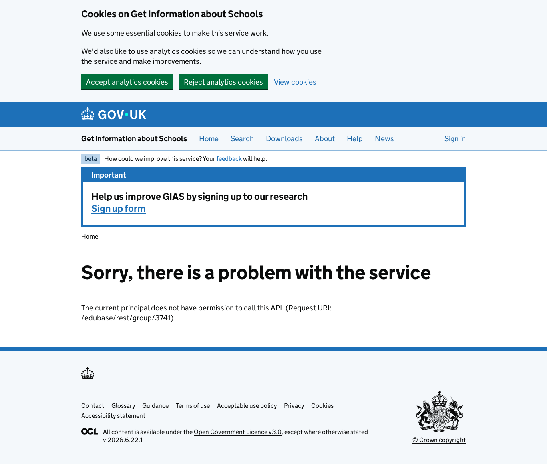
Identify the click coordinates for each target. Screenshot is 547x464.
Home (209, 138)
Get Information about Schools (134, 138)
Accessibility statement (113, 415)
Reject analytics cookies (223, 82)
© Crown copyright (439, 440)
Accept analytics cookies (127, 82)
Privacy (294, 405)
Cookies (322, 405)
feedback (230, 158)
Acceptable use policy (247, 405)
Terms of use (193, 405)
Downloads (284, 138)
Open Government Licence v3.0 (238, 432)
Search (242, 138)
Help (355, 138)
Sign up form (118, 208)
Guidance (155, 405)
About (325, 138)
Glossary (123, 405)
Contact (92, 405)
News (384, 138)
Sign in (455, 138)
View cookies (295, 82)
